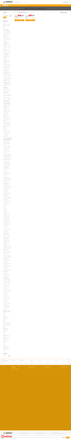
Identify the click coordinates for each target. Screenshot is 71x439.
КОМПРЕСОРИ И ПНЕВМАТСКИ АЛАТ (7, 168)
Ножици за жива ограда (7, 198)
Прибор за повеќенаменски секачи (7, 246)
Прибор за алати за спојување (6, 233)
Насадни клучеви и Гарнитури (6, 195)
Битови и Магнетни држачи (6, 108)
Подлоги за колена (6, 224)
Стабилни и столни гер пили (7, 283)
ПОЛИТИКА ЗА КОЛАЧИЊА (40, 433)
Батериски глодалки (7, 67)
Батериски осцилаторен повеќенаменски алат (7, 83)
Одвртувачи (5, 199)
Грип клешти (5, 134)
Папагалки (5, 208)
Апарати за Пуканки (7, 56)
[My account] (63, 2)
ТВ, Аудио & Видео (6, 348)
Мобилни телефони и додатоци (6, 335)
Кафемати (5, 152)
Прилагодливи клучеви (7, 260)
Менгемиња (5, 181)
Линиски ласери (6, 177)
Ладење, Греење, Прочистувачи (5, 329)
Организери (5, 202)
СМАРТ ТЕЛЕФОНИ (6, 347)
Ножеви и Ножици (6, 196)
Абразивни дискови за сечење (7, 45)
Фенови (5, 301)
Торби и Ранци (6, 295)
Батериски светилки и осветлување (7, 92)
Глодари (4, 313)
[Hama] (15, 361)
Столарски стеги (6, 292)
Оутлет (5, 205)
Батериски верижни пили (7, 65)
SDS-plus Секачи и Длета (7, 39)
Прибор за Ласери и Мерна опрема (7, 238)
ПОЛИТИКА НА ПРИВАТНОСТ (24, 433)
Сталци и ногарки (6, 286)
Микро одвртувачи (6, 188)
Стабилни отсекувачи (7, 285)
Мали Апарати (5, 330)
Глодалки (5, 130)
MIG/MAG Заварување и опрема (7, 34)
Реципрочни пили (6, 274)
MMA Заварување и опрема (6, 36)
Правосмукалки (6, 231)
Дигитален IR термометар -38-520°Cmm (19, 17)
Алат (3, 28)
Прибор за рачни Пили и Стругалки (7, 249)
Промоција (4, 341)
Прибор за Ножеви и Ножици (7, 242)
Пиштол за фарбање (7, 218)
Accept (68, 437)
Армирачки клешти (6, 57)
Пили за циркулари (6, 216)
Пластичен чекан (6, 221)
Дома (15, 12)
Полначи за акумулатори (7, 228)
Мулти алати (5, 191)
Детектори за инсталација (7, 137)
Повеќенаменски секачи (7, 222)
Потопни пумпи (6, 230)
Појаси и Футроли (6, 225)
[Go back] (23, 8)
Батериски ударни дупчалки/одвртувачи (7, 101)
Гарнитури (5, 128)
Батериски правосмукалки (6, 87)
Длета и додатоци (6, 142)
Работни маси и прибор (7, 263)
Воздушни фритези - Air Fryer (7, 127)
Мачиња (4, 332)
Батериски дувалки (6, 68)
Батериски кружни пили (7, 77)
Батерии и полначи (6, 60)
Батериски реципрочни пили (7, 90)
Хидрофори (5, 304)
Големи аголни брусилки (7, 131)
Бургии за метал (6, 114)
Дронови (4, 319)
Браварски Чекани (6, 111)
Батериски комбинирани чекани (7, 75)
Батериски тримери (7, 97)
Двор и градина (6, 136)
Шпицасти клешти (6, 307)
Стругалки (5, 294)
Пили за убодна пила (7, 215)
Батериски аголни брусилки (6, 62)
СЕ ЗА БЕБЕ (5, 345)
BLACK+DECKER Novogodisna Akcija (6, 30)
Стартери (5, 288)
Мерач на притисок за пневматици (7, 183)
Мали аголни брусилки (7, 178)
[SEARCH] (25, 2)
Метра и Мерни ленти (7, 185)
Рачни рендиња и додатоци (6, 271)
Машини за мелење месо (7, 180)
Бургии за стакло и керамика (6, 116)
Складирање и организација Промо (7, 278)
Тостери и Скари (6, 297)
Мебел (4, 333)
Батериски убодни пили (7, 99)
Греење (4, 315)
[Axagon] (23, 361)
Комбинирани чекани (7, 164)
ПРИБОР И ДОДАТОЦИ (7, 256)
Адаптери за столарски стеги (7, 50)
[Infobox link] (11, 397)
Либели (5, 175)
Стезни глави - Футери (7, 289)
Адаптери (5, 48)
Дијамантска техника (7, 140)
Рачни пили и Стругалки (7, 269)
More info (63, 437)
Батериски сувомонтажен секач (7, 96)
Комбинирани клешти (7, 161)
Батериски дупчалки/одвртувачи (7, 71)
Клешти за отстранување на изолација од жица (7, 156)
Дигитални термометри (7, 139)
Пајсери (5, 207)
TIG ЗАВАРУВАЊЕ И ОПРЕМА (7, 43)
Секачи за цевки (6, 276)
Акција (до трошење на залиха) (6, 26)
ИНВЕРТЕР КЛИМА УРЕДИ (7, 322)
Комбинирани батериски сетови (7, 160)
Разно (4, 344)
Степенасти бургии (6, 291)
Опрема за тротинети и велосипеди (6, 338)
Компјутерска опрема (6, 325)
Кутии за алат (6, 171)
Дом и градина (5, 316)
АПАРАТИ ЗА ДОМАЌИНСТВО (6, 54)
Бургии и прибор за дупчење (7, 120)
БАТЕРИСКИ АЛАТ (6, 64)
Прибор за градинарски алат (7, 236)
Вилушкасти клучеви (7, 123)
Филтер (5, 17)
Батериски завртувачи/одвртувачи (7, 73)
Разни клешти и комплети (7, 266)
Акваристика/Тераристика (7, 24)
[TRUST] (7, 361)
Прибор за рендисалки (7, 251)
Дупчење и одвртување (7, 146)
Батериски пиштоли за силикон (7, 85)
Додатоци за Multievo (7, 143)
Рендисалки (5, 273)
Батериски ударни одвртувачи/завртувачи (7, 103)
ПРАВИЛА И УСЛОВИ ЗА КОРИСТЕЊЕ (58, 433)
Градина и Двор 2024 (7, 133)
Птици (4, 342)
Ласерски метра (6, 174)
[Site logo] (8, 2)
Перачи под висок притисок (6, 213)
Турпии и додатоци (6, 298)
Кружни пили (6, 169)
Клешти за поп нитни (7, 157)
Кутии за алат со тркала (7, 172)
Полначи (5, 227)
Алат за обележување (7, 52)
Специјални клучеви (7, 281)
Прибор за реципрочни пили (7, 253)
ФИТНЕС (4, 350)
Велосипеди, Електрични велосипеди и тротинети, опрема (7, 311)
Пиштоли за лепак (6, 219)
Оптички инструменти (7, 201)
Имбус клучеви (6, 149)
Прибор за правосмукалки (8, 247)
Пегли (4, 211)
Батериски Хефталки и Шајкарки (7, 106)
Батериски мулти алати (7, 78)
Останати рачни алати (7, 204)
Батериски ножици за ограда (7, 80)
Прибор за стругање (7, 255)
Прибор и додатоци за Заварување (7, 258)
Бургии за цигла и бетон (7, 118)
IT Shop (4, 22)
